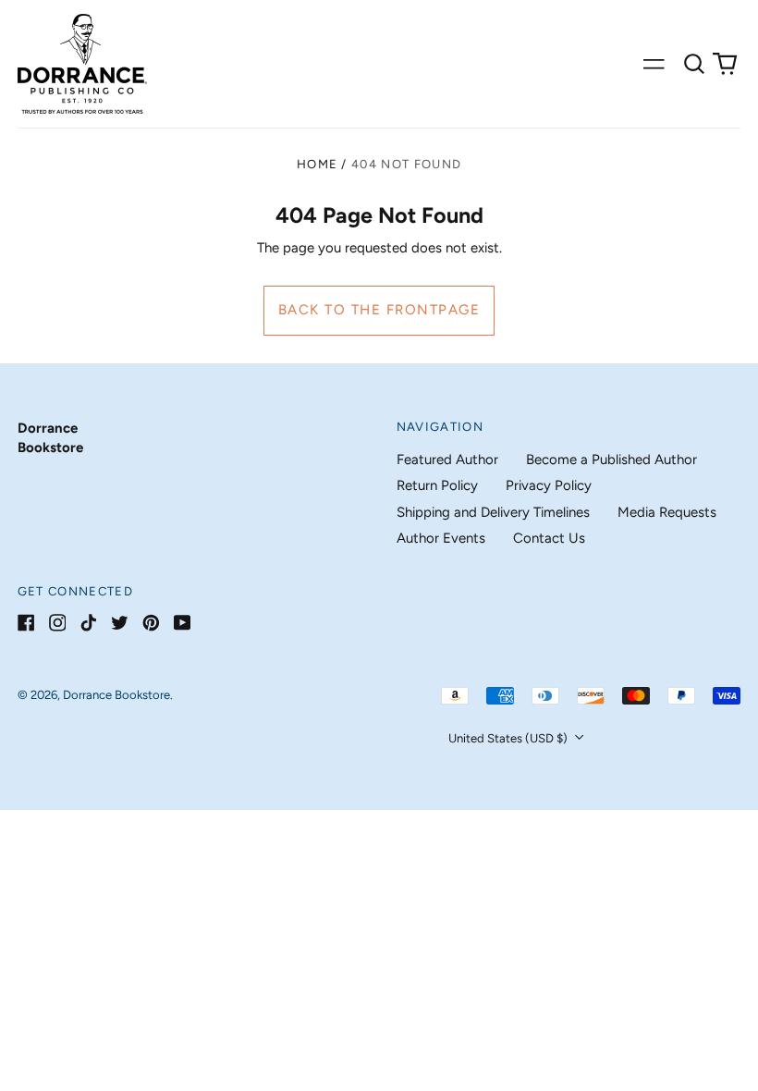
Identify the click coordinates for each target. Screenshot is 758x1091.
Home (317, 164)
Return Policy (437, 485)
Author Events (441, 538)
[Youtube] (182, 622)
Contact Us (549, 538)
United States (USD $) (509, 738)
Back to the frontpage (379, 309)
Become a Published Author (611, 459)
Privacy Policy (549, 485)
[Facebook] (26, 622)
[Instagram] (58, 622)
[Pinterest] (151, 622)
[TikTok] (88, 622)
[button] (694, 64)
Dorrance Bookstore (116, 695)
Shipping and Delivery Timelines (493, 512)
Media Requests (666, 512)
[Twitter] (119, 622)
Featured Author (447, 459)
